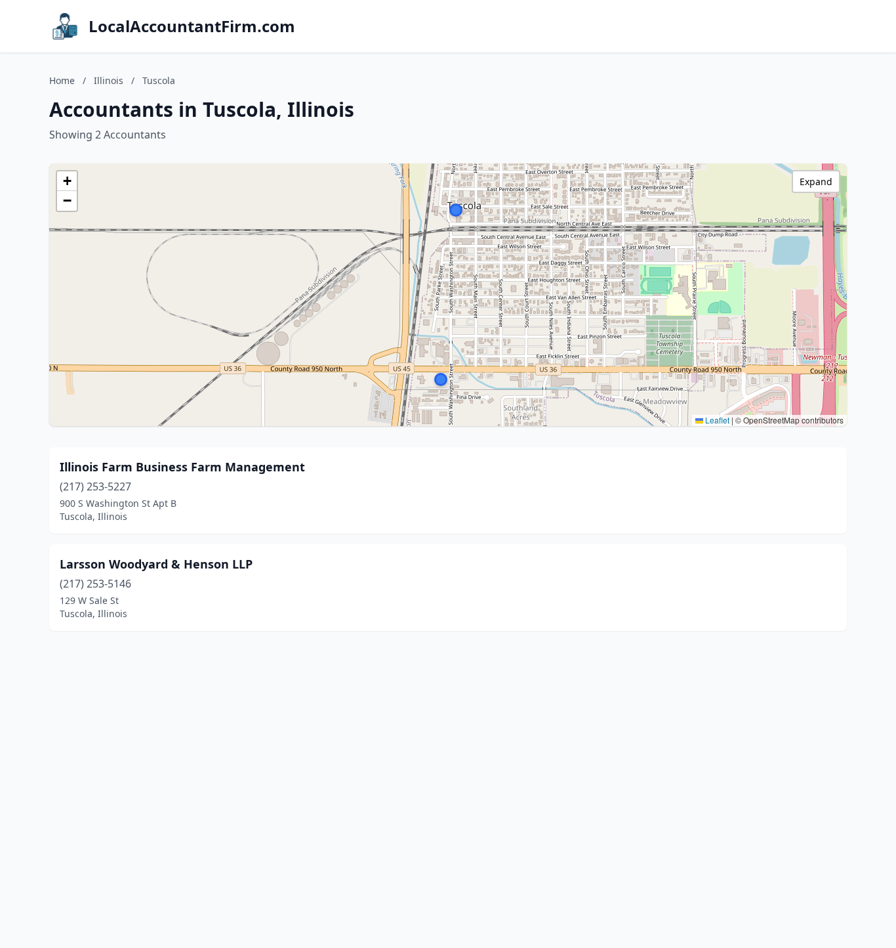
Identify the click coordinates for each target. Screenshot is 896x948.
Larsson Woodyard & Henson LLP (156, 564)
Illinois (108, 80)
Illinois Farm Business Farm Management (182, 467)
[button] (440, 379)
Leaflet (716, 419)
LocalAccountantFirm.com (192, 26)
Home (62, 80)
